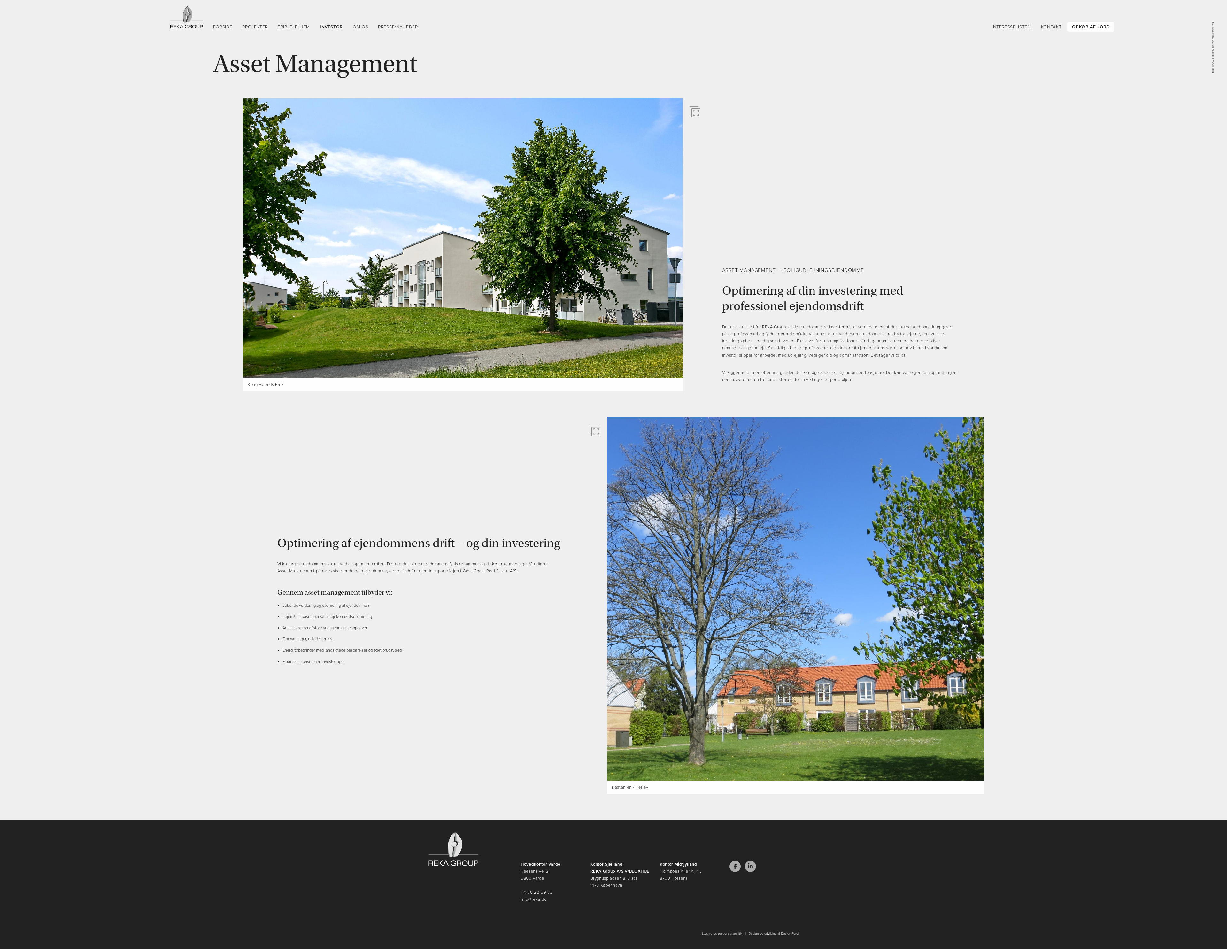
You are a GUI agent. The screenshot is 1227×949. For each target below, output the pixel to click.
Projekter (255, 27)
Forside (223, 27)
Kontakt (1051, 27)
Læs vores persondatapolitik (722, 934)
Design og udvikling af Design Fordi (774, 934)
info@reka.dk (533, 899)
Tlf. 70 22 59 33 (536, 892)
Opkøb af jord (1091, 27)
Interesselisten (1011, 27)
